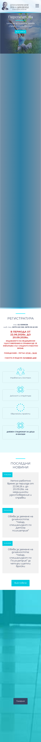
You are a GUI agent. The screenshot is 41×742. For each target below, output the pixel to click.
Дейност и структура (20, 396)
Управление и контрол (20, 378)
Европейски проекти (20, 414)
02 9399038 (23, 325)
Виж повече (20, 31)
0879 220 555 (18, 327)
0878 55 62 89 (31, 327)
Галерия (20, 701)
